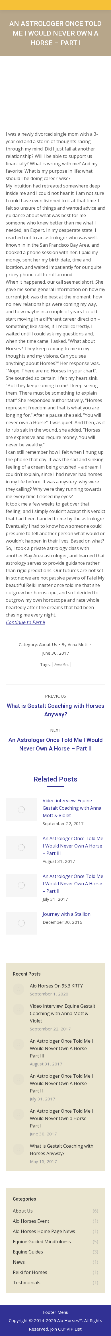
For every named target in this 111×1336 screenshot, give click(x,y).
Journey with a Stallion (67, 914)
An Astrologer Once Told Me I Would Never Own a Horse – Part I (61, 1118)
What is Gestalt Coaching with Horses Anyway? (61, 1149)
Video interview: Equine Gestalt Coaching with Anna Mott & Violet (72, 807)
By (74, 644)
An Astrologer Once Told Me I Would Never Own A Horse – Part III (73, 845)
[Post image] (21, 809)
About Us (48, 644)
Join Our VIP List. (66, 1329)
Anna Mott (61, 664)
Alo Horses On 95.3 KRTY (56, 986)
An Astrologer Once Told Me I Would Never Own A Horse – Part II (73, 883)
